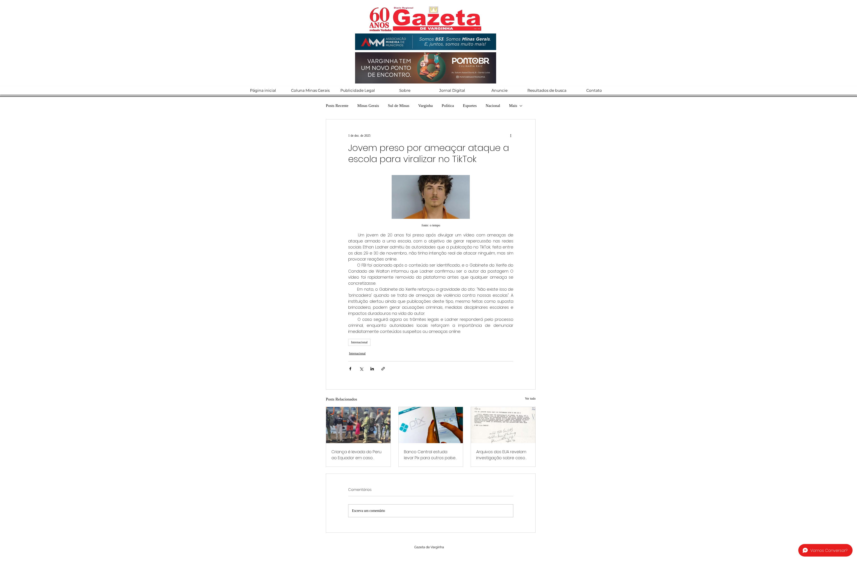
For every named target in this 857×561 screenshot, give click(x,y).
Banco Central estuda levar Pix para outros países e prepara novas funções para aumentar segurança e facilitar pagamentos (431, 455)
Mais (513, 105)
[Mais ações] (510, 135)
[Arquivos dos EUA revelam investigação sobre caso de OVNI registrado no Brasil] (503, 425)
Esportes (470, 105)
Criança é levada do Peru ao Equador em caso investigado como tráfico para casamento (356, 455)
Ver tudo (530, 398)
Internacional (359, 342)
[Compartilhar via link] (383, 369)
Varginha (425, 105)
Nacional (493, 105)
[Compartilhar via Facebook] (350, 369)
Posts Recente (337, 105)
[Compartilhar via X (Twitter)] (361, 369)
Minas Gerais (368, 105)
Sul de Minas (398, 105)
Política (448, 105)
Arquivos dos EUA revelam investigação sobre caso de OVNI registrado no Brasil (503, 455)
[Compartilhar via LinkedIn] (372, 369)
